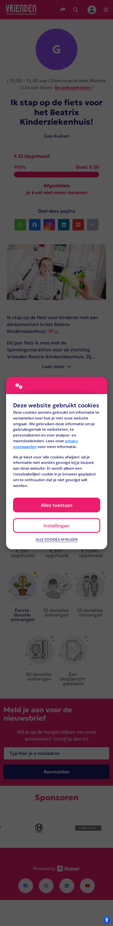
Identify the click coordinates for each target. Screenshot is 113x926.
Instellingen (56, 525)
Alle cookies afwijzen (57, 539)
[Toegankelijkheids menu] (106, 919)
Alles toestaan (56, 505)
